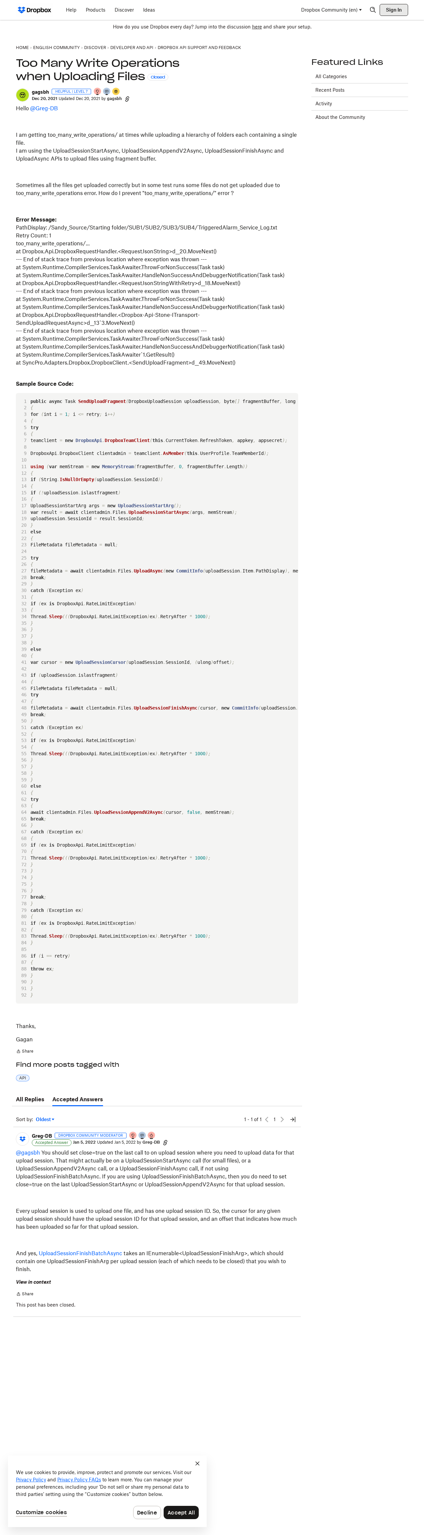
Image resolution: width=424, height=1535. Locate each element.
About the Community (340, 117)
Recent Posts (329, 90)
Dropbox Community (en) (329, 10)
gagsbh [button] (40, 92)
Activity (323, 103)
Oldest (44, 1119)
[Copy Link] (127, 99)
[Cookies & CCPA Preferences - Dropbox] (107, 1491)
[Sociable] (142, 1136)
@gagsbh (28, 1152)
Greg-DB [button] (42, 1136)
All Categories (331, 76)
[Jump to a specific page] (293, 1119)
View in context (33, 1282)
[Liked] (116, 92)
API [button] (22, 1077)
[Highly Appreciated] (152, 1136)
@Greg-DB (44, 108)
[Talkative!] (107, 92)
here (257, 26)
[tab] (30, 1100)
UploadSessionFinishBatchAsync (80, 1253)
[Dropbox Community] (34, 10)
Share (24, 1052)
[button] (22, 95)
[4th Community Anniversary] (98, 92)
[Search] (373, 10)
